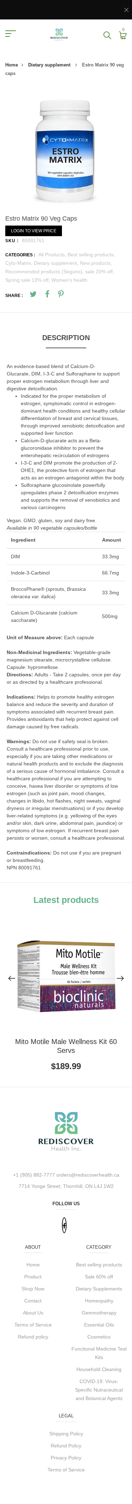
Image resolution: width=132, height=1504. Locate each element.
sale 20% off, (99, 271)
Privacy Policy (66, 1458)
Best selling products (99, 1264)
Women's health (69, 280)
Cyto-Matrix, (19, 263)
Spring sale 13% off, (28, 280)
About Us (33, 1313)
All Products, (53, 254)
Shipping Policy (66, 1433)
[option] (66, 149)
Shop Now (32, 1289)
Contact (33, 1301)
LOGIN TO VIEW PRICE (33, 230)
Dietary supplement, (57, 263)
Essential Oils (99, 1325)
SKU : (12, 240)
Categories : (20, 254)
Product (33, 1276)
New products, (96, 263)
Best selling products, (91, 254)
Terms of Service (33, 1325)
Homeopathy (99, 1301)
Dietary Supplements (99, 1289)
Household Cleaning (98, 1369)
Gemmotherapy (99, 1313)
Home (11, 65)
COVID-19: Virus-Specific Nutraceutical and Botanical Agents (99, 1389)
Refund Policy (66, 1445)
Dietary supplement (50, 65)
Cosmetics (99, 1337)
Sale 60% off (99, 1276)
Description (66, 338)
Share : (14, 295)
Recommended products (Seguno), (45, 271)
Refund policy (33, 1337)
